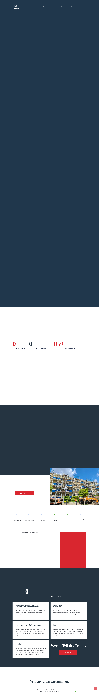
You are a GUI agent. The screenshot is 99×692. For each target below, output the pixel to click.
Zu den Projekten (24, 493)
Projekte (52, 7)
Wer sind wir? (42, 7)
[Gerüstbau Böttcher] (16, 6)
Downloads (61, 7)
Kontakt (70, 7)
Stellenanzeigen (68, 652)
